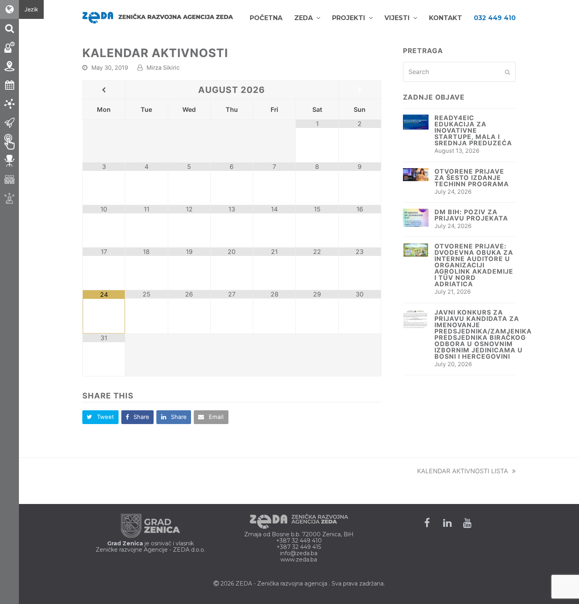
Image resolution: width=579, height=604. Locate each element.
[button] (100, 417)
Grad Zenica (125, 543)
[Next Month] (360, 90)
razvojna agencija (304, 583)
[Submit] (507, 72)
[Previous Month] (104, 90)
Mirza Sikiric (163, 67)
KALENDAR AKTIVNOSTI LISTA (462, 471)
